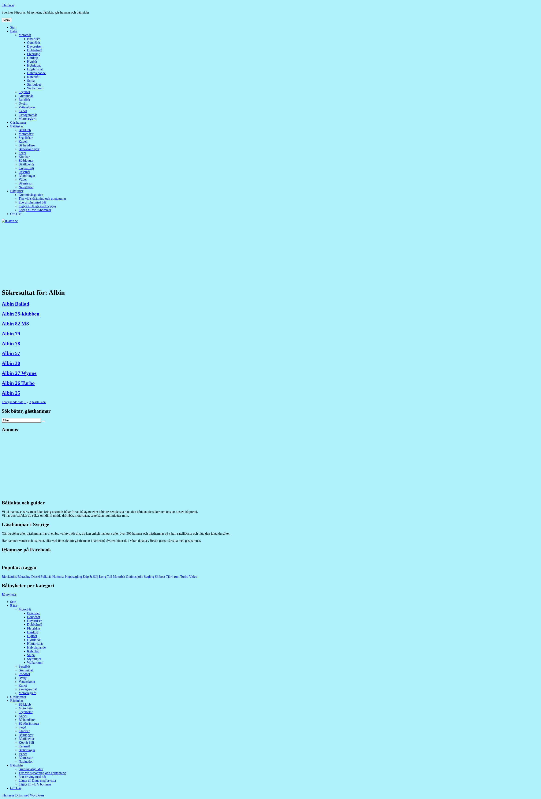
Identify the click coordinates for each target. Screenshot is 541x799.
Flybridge (33, 54)
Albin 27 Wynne (19, 373)
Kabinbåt (33, 77)
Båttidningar (27, 176)
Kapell (23, 141)
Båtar (13, 31)
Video (193, 576)
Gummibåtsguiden (31, 195)
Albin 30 (11, 363)
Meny (6, 20)
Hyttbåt (32, 61)
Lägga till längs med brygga (37, 206)
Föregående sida (12, 402)
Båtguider (16, 191)
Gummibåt (26, 96)
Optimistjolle (134, 576)
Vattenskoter (27, 107)
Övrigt (23, 103)
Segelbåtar (26, 137)
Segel (22, 153)
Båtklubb (25, 130)
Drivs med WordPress (29, 795)
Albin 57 (11, 353)
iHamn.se (8, 5)
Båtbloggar (26, 160)
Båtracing (24, 576)
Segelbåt (24, 92)
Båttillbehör (26, 164)
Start (13, 27)
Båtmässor (26, 183)
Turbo (184, 576)
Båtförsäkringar (29, 149)
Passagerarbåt (28, 115)
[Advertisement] (270, 254)
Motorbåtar (26, 134)
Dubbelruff (34, 50)
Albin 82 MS (15, 323)
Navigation (26, 187)
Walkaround (35, 88)
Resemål (24, 172)
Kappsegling (73, 576)
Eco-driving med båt (32, 202)
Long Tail (105, 576)
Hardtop (32, 58)
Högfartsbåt (35, 69)
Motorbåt (25, 35)
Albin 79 (11, 333)
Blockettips (9, 576)
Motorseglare (27, 118)
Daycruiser (34, 46)
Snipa (31, 80)
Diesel (35, 576)
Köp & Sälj (26, 168)
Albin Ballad (15, 304)
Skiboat (160, 576)
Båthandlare (27, 145)
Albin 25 (11, 393)
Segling (149, 576)
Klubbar (24, 156)
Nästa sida (39, 402)
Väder (23, 179)
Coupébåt (33, 42)
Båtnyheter (9, 594)
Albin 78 (11, 343)
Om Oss (15, 214)
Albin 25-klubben (20, 314)
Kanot (23, 111)
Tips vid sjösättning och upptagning (42, 198)
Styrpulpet (34, 84)
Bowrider (33, 39)
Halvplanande (36, 73)
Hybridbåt (34, 65)
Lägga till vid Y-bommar (35, 210)
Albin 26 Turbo (18, 383)
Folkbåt (46, 576)
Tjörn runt (172, 576)
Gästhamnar (18, 122)
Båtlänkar (16, 126)
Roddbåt (24, 99)
